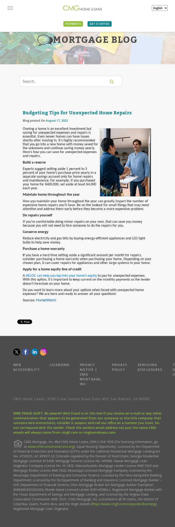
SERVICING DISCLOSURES (150, 367)
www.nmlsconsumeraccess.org (51, 446)
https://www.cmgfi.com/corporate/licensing (123, 504)
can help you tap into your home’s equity (66, 276)
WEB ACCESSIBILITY (26, 367)
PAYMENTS (73, 24)
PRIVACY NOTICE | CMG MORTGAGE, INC (91, 374)
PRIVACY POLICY (119, 367)
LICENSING (59, 365)
